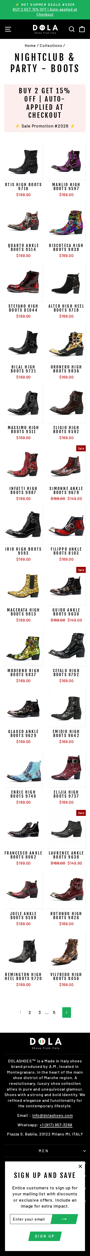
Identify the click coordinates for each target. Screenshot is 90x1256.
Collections (51, 45)
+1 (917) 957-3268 (56, 1124)
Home (30, 45)
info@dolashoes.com (52, 1115)
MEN (44, 1151)
